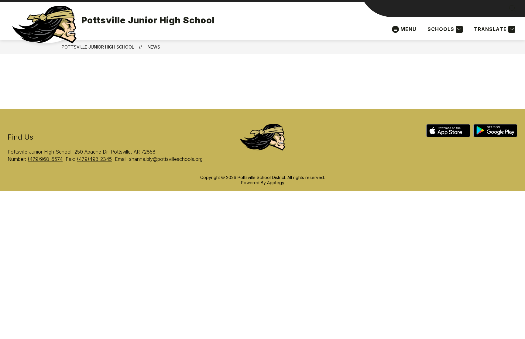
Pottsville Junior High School (98, 46)
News (154, 46)
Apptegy (275, 182)
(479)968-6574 (45, 159)
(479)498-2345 (94, 159)
